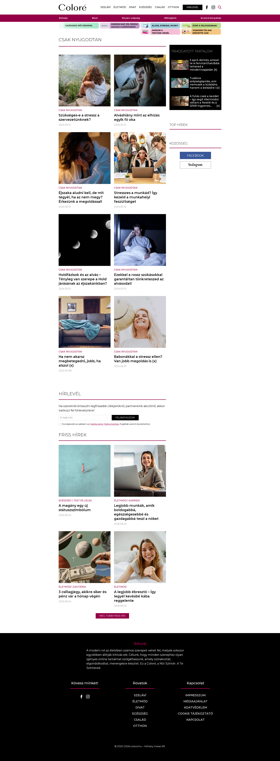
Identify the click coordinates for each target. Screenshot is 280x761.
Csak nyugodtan (70, 110)
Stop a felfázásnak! (201, 26)
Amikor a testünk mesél (160, 32)
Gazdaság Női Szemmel (79, 26)
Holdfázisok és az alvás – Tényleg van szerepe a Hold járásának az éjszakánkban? (83, 279)
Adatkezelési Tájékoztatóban (104, 424)
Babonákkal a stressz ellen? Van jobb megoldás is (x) (138, 359)
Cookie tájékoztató (195, 713)
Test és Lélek (83, 500)
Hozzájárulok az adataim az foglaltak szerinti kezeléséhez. (106, 424)
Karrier (134, 500)
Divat (132, 7)
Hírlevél (193, 7)
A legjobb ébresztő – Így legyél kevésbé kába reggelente (135, 596)
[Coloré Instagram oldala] (213, 7)
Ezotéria (79, 586)
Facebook (195, 155)
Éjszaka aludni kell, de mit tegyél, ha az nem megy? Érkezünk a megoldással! (81, 197)
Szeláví (105, 7)
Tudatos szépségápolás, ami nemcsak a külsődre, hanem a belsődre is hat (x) (204, 85)
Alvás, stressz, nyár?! (160, 26)
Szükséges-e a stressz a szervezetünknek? (79, 117)
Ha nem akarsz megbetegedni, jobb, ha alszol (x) (80, 361)
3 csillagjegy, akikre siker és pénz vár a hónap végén (82, 594)
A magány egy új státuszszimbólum (75, 508)
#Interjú (63, 18)
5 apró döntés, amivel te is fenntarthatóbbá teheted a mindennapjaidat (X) (204, 65)
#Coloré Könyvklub (211, 18)
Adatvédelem (195, 707)
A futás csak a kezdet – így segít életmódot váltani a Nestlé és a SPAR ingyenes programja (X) (204, 103)
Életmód (119, 7)
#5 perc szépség (131, 18)
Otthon (173, 7)
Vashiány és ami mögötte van (201, 32)
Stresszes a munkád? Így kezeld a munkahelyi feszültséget (135, 197)
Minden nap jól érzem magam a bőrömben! (120, 26)
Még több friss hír (112, 615)
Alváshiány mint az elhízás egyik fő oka (137, 117)
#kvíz (95, 18)
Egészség (145, 7)
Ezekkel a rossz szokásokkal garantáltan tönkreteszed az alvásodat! (139, 279)
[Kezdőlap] (72, 7)
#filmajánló (170, 18)
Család (160, 7)
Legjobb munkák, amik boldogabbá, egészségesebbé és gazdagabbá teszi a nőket (136, 512)
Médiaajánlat (195, 701)
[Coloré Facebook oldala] (207, 7)
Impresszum (195, 695)
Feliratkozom (125, 417)
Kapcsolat (195, 719)
